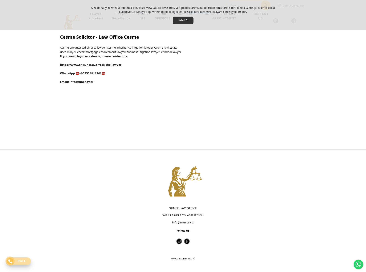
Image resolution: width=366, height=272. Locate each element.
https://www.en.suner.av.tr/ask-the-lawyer (90, 64)
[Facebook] (187, 241)
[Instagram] (179, 241)
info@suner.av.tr (81, 82)
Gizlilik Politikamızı (199, 12)
